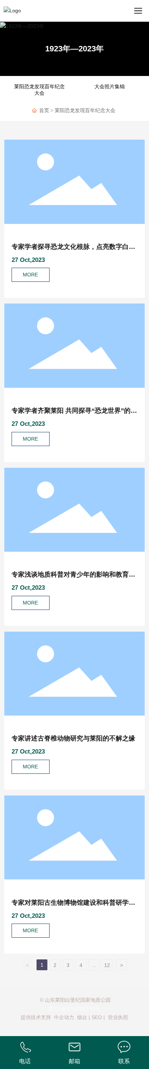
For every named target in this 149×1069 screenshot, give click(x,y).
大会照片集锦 (109, 86)
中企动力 (64, 1017)
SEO (96, 1017)
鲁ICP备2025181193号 (74, 1008)
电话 (25, 1061)
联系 (124, 1061)
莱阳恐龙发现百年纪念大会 (39, 90)
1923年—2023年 (74, 48)
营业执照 (118, 1017)
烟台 (82, 1017)
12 (107, 965)
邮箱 (74, 1061)
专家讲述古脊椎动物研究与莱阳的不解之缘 (73, 738)
